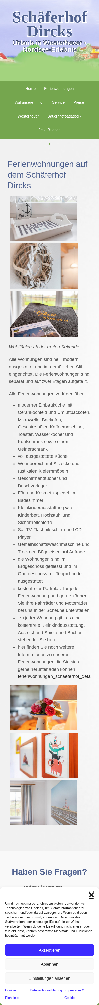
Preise (78, 102)
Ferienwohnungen (59, 88)
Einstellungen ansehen (49, 978)
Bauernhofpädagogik (64, 116)
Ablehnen (49, 964)
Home (30, 88)
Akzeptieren (49, 950)
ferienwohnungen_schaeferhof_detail (55, 676)
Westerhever (28, 116)
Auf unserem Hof (29, 102)
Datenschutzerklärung (46, 990)
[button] (91, 893)
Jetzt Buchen (49, 130)
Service (58, 102)
